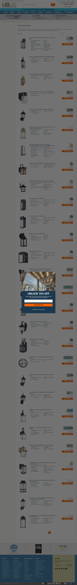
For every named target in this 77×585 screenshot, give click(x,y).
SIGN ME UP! (38, 305)
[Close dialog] (54, 273)
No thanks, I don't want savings (38, 309)
